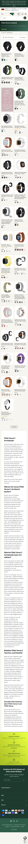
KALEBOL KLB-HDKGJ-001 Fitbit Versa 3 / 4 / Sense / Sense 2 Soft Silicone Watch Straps (6, 270)
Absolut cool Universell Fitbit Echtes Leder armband (7, 151)
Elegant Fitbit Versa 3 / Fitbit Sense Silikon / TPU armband (20, 344)
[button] (2, 14)
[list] (14, 9)
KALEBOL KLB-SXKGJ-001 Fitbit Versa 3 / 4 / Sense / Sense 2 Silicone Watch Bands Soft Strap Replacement (20, 197)
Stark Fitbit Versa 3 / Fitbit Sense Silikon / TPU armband (20, 269)
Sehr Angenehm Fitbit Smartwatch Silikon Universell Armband (5, 367)
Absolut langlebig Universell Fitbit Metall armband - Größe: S (5, 296)
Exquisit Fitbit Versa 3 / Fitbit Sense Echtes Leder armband (7, 344)
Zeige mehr (4, 29)
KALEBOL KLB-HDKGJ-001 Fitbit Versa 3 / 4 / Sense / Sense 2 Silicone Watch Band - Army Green (20, 103)
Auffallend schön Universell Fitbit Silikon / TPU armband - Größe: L (19, 55)
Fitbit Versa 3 (10, 32)
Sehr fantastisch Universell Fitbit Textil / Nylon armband (7, 127)
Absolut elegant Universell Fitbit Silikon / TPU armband (20, 151)
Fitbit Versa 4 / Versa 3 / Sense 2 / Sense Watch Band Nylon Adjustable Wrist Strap (7, 321)
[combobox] (14, 18)
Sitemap (22, 826)
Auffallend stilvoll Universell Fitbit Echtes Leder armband (7, 173)
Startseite (3, 32)
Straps (15, 829)
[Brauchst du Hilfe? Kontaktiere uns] (22, 14)
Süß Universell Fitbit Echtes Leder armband (5, 390)
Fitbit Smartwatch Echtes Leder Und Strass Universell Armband (6, 413)
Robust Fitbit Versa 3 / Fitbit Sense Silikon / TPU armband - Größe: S (19, 79)
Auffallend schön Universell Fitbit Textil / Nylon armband (20, 320)
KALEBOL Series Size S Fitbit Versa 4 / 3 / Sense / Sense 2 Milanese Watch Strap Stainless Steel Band (20, 296)
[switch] (25, 842)
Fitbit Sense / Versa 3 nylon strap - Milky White (6, 245)
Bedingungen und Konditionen (19, 824)
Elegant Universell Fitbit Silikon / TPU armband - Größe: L (21, 173)
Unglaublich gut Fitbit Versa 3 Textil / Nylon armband (20, 366)
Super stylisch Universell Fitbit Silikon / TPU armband (20, 127)
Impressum (7, 826)
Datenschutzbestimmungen (7, 824)
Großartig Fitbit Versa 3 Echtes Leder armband (19, 245)
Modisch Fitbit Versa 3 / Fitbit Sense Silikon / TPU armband (7, 196)
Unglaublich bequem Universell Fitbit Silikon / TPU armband (7, 78)
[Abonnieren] (23, 780)
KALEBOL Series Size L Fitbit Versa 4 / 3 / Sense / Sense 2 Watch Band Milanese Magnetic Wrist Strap (7, 221)
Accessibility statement (15, 826)
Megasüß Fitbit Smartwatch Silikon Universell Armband (20, 390)
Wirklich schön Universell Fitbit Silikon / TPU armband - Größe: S (6, 55)
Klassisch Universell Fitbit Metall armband (19, 220)
